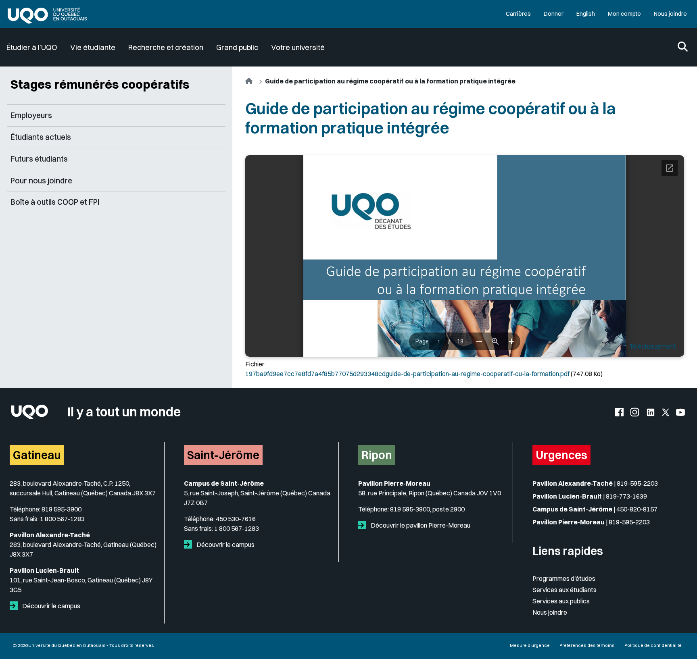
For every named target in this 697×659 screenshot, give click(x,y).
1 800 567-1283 (62, 519)
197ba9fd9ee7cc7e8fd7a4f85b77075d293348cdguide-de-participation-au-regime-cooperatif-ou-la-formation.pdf (407, 374)
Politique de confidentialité (653, 645)
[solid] (15, 606)
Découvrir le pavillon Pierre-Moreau (419, 525)
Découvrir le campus (50, 606)
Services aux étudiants (564, 590)
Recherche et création (165, 47)
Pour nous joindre (41, 180)
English (585, 13)
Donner (553, 13)
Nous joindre (670, 13)
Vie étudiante (92, 47)
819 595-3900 (61, 509)
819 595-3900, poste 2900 (427, 509)
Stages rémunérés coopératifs (100, 84)
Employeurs (31, 115)
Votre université (298, 47)
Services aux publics (561, 601)
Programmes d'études (563, 578)
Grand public (237, 47)
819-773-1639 (626, 496)
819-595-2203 (637, 483)
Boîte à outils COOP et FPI (55, 202)
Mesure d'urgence (530, 645)
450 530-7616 (236, 519)
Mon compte (624, 13)
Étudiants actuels (40, 137)
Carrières (518, 13)
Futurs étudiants (39, 159)
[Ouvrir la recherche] (682, 47)
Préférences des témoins (587, 645)
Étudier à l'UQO (31, 47)
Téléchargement (652, 346)
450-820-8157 (636, 509)
